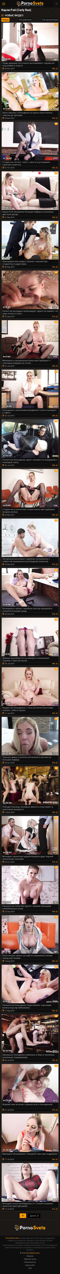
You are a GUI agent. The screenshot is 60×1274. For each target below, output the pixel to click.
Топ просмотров (50, 20)
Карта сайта (30, 1265)
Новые (5, 20)
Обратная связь (30, 1259)
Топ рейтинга (25, 20)
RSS (30, 1268)
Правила (30, 1256)
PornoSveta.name (12, 1238)
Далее (33, 1216)
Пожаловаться (30, 1262)
